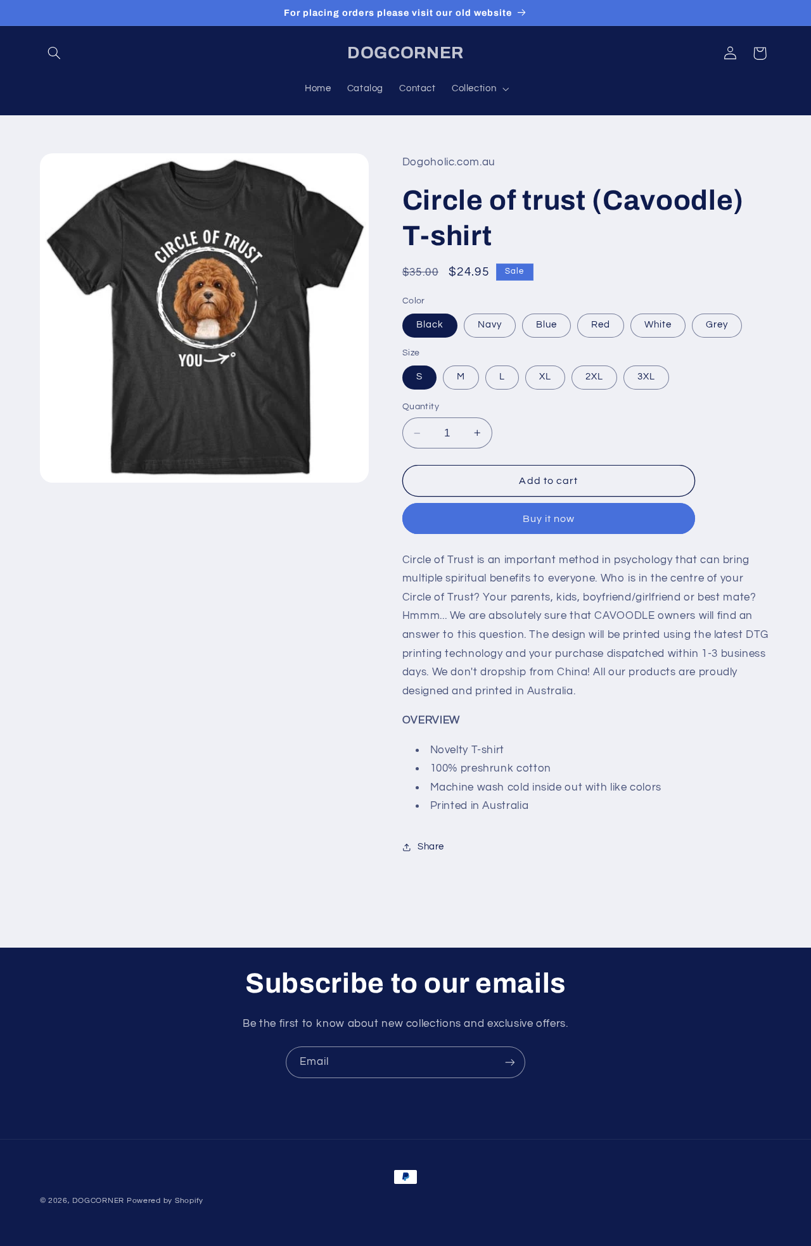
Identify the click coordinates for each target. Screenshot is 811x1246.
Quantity (420, 406)
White (658, 324)
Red (600, 324)
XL (545, 376)
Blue (546, 324)
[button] (54, 53)
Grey (717, 324)
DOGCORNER (98, 1200)
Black (430, 324)
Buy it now (549, 519)
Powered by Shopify (165, 1200)
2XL (594, 376)
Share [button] (431, 846)
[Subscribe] (510, 1062)
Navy (490, 324)
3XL (646, 376)
